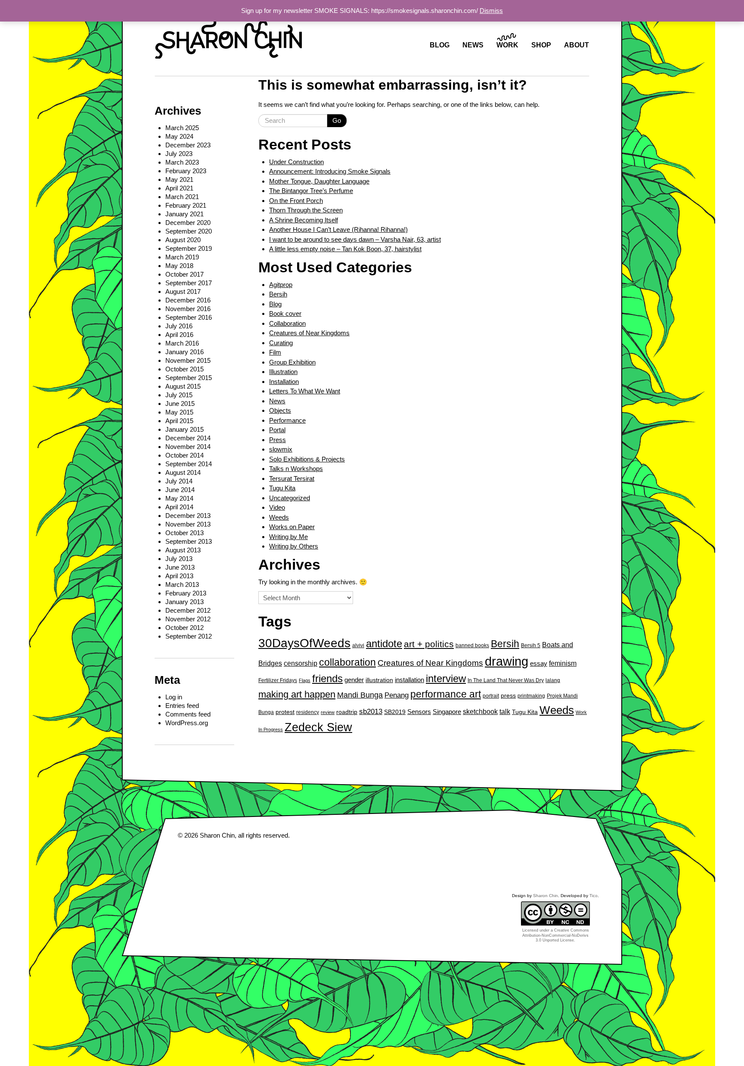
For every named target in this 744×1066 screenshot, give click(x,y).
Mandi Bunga (360, 694)
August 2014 (183, 472)
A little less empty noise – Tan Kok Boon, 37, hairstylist (345, 248)
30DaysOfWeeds (304, 643)
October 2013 (184, 532)
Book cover (285, 313)
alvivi (358, 645)
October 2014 (184, 455)
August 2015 (183, 386)
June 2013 (180, 567)
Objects (280, 410)
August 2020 (183, 239)
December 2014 (188, 438)
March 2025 (182, 127)
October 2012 (184, 627)
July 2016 (178, 326)
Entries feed (182, 705)
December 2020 (188, 222)
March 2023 (182, 162)
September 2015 (188, 377)
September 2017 (188, 283)
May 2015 (179, 412)
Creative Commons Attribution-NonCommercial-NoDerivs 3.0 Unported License (555, 935)
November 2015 (188, 360)
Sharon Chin (217, 835)
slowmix (280, 449)
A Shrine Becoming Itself (303, 220)
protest (285, 712)
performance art (445, 694)
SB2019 (395, 712)
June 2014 (180, 489)
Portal (277, 429)
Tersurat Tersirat (291, 478)
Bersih (278, 294)
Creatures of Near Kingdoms (309, 333)
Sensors (419, 711)
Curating (281, 342)
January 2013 (184, 601)
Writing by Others (293, 546)
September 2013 (188, 541)
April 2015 (179, 420)
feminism (563, 663)
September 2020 (188, 231)
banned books (472, 645)
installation (409, 679)
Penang (396, 695)
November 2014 (188, 446)
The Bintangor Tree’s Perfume (311, 190)
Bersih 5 (530, 645)
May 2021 (179, 179)
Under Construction (296, 161)
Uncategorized (289, 498)
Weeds (279, 517)
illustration (379, 680)
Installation (284, 381)
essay (538, 663)
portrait (491, 696)
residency (307, 712)
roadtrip (346, 712)
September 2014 (188, 464)
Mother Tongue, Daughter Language (319, 181)
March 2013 (182, 584)
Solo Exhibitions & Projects (307, 459)
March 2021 (182, 196)
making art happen (296, 694)
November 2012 (188, 619)
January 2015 (184, 429)
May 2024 (179, 136)
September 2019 (188, 248)
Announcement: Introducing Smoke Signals (330, 171)
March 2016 (182, 343)
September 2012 (188, 636)
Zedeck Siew (318, 727)
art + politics (429, 644)
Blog (275, 304)
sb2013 (370, 711)
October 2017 (184, 274)
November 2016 (188, 308)
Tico (593, 895)
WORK (507, 45)
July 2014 (178, 481)
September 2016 (188, 317)
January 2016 (184, 351)
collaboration (347, 662)
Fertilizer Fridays (277, 680)
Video (277, 507)
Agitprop (280, 284)
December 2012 (188, 610)
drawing (506, 661)
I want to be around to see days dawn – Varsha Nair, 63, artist (355, 239)
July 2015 (178, 395)
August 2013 (183, 550)
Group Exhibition (292, 362)
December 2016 (188, 300)
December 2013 (188, 515)
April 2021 (179, 188)
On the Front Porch (296, 200)
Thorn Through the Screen (306, 210)
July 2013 (178, 558)
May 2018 (179, 265)
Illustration (283, 371)
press (508, 695)
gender (354, 679)
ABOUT (576, 45)
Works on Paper (292, 526)
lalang (553, 680)
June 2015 (180, 403)
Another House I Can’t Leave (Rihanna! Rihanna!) (338, 229)
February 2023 (185, 171)
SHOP (541, 45)
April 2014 (179, 507)
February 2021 (185, 205)
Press (277, 439)
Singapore (447, 711)
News (277, 401)
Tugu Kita (282, 488)
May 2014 (179, 498)
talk (504, 711)
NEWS (473, 45)
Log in (173, 697)
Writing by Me (288, 536)
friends (327, 678)
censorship (300, 663)
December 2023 (188, 145)
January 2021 (184, 214)
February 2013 (185, 593)
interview (446, 678)
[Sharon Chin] (228, 36)
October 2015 (184, 369)
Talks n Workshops (296, 468)
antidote (384, 643)
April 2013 (179, 576)
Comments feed (188, 714)
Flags (304, 680)
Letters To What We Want (304, 391)
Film (275, 352)
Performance (287, 420)
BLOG (440, 45)
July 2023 (178, 153)
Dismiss (491, 10)
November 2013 (188, 524)
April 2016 (179, 334)
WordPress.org (186, 722)
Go (336, 120)
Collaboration (287, 323)
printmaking (531, 696)
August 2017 (183, 291)
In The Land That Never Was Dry (506, 680)
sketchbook (480, 711)
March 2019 (182, 257)
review (328, 712)
